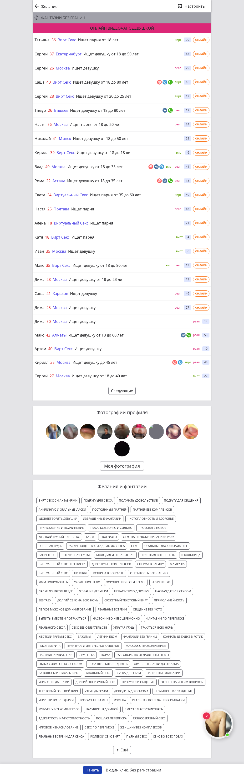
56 (49, 124)
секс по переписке (99, 727)
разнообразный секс (149, 718)
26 (52, 68)
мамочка (177, 564)
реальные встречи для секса (61, 736)
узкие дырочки (96, 691)
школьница (190, 555)
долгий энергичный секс (96, 682)
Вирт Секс (67, 40)
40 (48, 82)
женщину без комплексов (141, 727)
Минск (65, 138)
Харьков (60, 293)
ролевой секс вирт (105, 736)
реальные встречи (112, 609)
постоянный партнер (109, 510)
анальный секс (98, 673)
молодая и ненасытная (115, 555)
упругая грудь (124, 628)
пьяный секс (136, 736)
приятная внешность (158, 555)
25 (49, 209)
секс (134, 546)
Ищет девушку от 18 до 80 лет (100, 82)
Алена (40, 223)
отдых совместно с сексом (60, 664)
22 (48, 180)
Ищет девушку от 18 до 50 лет (111, 54)
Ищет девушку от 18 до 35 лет (95, 166)
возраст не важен (94, 700)
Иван (39, 251)
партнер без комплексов (152, 510)
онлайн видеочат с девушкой (122, 28)
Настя (40, 124)
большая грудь (50, 546)
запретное (47, 555)
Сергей (41, 54)
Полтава (61, 209)
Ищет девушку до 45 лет (94, 362)
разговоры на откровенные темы (143, 655)
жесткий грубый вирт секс (59, 537)
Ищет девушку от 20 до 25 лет (103, 96)
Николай (43, 138)
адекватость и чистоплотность (64, 718)
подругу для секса (98, 500)
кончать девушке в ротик (183, 637)
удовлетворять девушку (58, 519)
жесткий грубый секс (55, 637)
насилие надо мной (102, 709)
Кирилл (41, 152)
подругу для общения (181, 500)
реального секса (52, 628)
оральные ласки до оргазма (156, 664)
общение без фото (147, 609)
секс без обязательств (89, 628)
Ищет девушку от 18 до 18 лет (104, 152)
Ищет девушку (85, 68)
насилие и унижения (55, 655)
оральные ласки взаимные (166, 546)
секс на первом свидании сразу (148, 537)
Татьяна (42, 40)
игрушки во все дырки (56, 700)
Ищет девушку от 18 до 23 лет (96, 279)
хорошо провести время (125, 582)
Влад (39, 166)
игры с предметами (54, 682)
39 (52, 152)
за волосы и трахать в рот (59, 673)
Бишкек (61, 110)
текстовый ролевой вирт (58, 691)
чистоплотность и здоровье (150, 519)
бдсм (90, 537)
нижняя (80, 573)
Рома (39, 180)
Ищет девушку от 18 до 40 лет (99, 376)
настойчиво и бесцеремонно (116, 618)
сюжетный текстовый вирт (126, 600)
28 (52, 96)
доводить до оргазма (131, 691)
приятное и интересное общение (93, 646)
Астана (58, 180)
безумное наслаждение (174, 691)
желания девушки (93, 591)
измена (120, 700)
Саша (40, 82)
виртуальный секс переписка (62, 564)
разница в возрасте (108, 573)
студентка (87, 655)
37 (52, 54)
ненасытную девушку (131, 591)
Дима (40, 279)
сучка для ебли (129, 673)
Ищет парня (82, 209)
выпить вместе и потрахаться (62, 618)
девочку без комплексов (111, 564)
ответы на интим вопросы (182, 682)
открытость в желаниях (149, 573)
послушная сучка (75, 555)
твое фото (108, 537)
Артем (40, 348)
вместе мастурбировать (144, 709)
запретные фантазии (163, 673)
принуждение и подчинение (61, 528)
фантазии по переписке (165, 618)
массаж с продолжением (146, 646)
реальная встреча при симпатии (158, 700)
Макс (39, 265)
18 (50, 223)
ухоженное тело (87, 582)
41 (55, 138)
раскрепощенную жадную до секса (96, 546)
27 (52, 376)
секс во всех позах (168, 736)
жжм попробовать (53, 582)
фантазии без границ (140, 637)
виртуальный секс (53, 573)
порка (105, 655)
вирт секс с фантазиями (58, 500)
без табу (45, 600)
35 (48, 251)
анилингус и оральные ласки (62, 510)
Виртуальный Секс (70, 195)
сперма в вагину (150, 564)
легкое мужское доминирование (65, 609)
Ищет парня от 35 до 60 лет (115, 195)
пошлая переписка (111, 718)
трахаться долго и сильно (111, 528)
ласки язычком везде (56, 591)
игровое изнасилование (58, 727)
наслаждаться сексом (173, 591)
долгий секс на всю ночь (77, 600)
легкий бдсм (107, 637)
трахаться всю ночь (157, 628)
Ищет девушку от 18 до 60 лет (96, 335)
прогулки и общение (138, 682)
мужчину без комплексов (59, 709)
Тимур (40, 110)
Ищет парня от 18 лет (98, 40)
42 (48, 335)
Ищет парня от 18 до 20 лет (95, 124)
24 (49, 195)
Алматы (59, 335)
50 (48, 321)
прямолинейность (169, 600)
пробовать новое (152, 528)
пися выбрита (50, 646)
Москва (63, 68)
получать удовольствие (138, 500)
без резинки (161, 582)
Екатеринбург (68, 54)
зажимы (84, 637)
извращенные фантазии (102, 519)
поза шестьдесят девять (108, 664)
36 (53, 40)
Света (40, 195)
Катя (39, 237)
